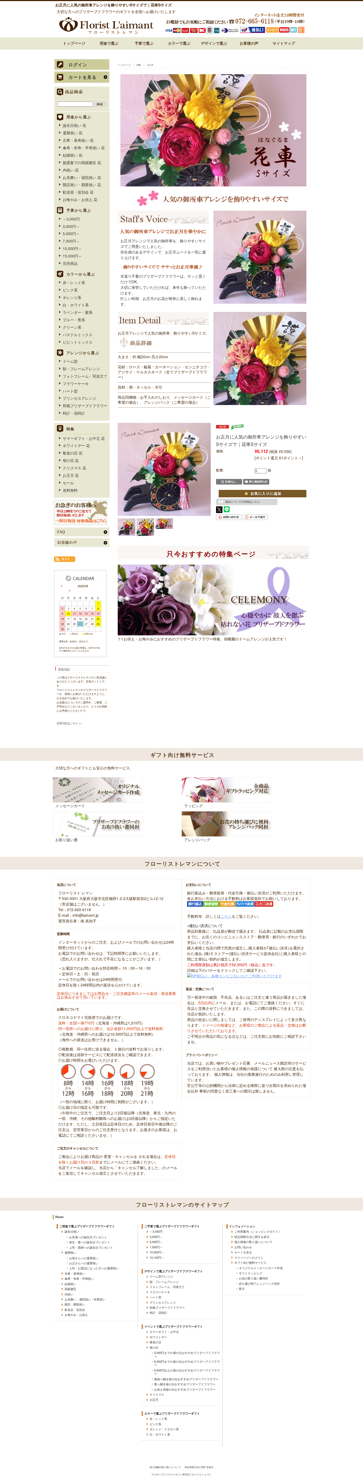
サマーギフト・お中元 (164, 1331)
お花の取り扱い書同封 (253, 1278)
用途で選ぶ (109, 43)
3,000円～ (71, 226)
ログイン (78, 64)
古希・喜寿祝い (75, 1273)
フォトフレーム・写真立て (85, 376)
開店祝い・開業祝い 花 (82, 184)
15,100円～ (157, 1257)
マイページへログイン (249, 1257)
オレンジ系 (72, 297)
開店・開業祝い (75, 1304)
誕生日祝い (72, 1231)
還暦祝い (70, 1252)
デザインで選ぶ (214, 43)
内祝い (69, 1294)
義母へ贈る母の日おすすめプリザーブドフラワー (186, 1379)
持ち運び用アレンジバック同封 (259, 1283)
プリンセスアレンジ (79, 398)
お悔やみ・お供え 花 (80, 199)
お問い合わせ (243, 1247)
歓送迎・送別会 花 (78, 192)
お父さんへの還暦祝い (83, 1263)
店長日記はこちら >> (69, 723)
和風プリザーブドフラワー (85, 405)
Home (59, 1217)
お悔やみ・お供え (76, 1314)
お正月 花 (71, 475)
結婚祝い (70, 1284)
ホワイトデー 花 (76, 445)
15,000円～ (72, 256)
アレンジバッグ (197, 839)
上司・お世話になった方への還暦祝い (94, 1268)
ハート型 (70, 391)
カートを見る (83, 77)
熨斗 (242, 1288)
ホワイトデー (158, 1337)
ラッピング (193, 805)
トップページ (74, 43)
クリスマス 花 (74, 467)
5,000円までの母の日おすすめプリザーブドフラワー (187, 1354)
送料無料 (70, 490)
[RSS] (64, 559)
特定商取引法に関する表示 (251, 1237)
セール (68, 482)
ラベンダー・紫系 (77, 312)
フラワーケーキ (76, 383)
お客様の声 (249, 43)
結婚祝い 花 (72, 155)
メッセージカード (70, 805)
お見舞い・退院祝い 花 (82, 177)
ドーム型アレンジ (161, 1276)
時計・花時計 (74, 413)
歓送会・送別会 (75, 1309)
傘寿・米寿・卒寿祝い (79, 1278)
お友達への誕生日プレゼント (88, 1237)
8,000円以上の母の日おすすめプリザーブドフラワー (187, 1372)
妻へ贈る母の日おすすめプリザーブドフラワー (185, 1384)
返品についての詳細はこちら (242, 501)
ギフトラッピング (250, 1273)
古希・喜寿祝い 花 (78, 140)
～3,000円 (71, 219)
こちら (226, 916)
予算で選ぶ (144, 43)
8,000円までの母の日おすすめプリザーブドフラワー (187, 1363)
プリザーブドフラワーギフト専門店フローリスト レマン (181, 1474)
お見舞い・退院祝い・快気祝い (85, 1299)
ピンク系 (70, 290)
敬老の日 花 (72, 453)
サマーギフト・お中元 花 (84, 438)
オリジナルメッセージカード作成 (261, 1268)
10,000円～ (72, 248)
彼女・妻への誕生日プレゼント (89, 1242)
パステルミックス (77, 334)
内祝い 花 (71, 170)
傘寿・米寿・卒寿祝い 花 (84, 147)
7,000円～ (71, 241)
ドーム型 (70, 361)
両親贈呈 (70, 1289)
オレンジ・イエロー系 (164, 1429)
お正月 (150, 64)
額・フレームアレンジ (81, 368)
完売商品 (70, 263)
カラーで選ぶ (179, 43)
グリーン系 (72, 327)
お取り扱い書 (66, 839)
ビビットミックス (77, 342)
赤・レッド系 (74, 282)
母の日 (154, 1347)
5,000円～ (71, 233)
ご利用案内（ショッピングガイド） (257, 1231)
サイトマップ (284, 43)
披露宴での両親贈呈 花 (82, 162)
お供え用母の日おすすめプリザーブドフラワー (185, 1389)
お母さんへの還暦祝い (83, 1258)
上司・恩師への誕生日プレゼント (91, 1247)
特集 (139, 64)
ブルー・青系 (74, 319)
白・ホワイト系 (76, 304)
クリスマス (157, 1394)
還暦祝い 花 (72, 132)
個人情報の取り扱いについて (253, 1242)
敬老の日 (155, 1342)
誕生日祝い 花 (74, 125)
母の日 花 (71, 460)
